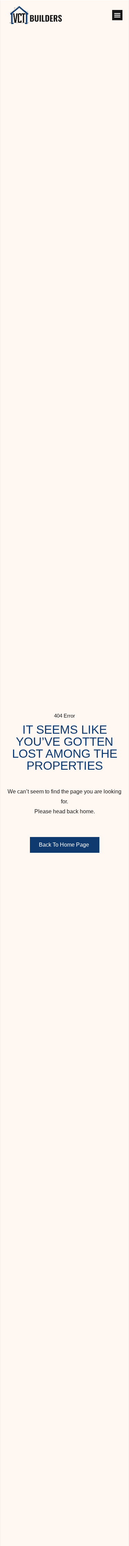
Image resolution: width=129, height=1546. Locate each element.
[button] (117, 15)
